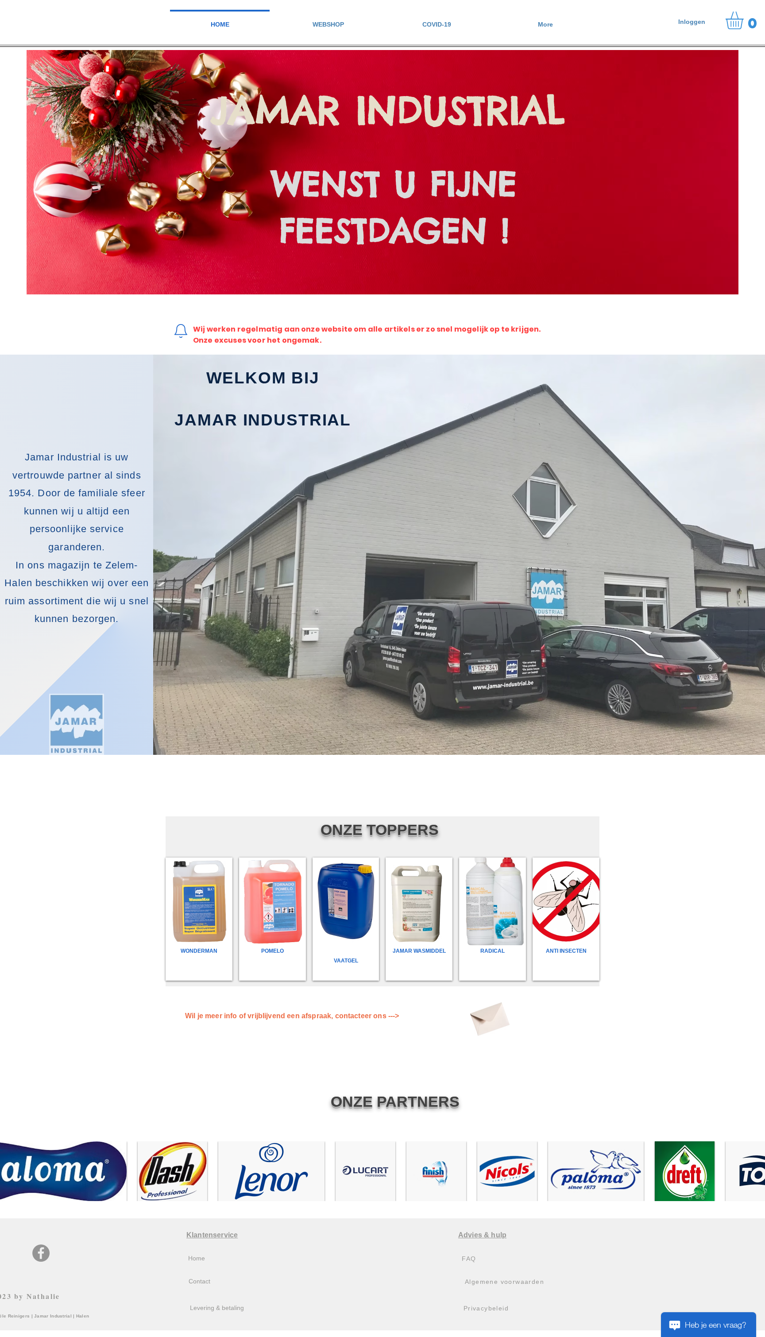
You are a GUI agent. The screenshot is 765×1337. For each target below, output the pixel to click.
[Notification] (181, 331)
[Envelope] (489, 1016)
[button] (328, 20)
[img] (419, 919)
